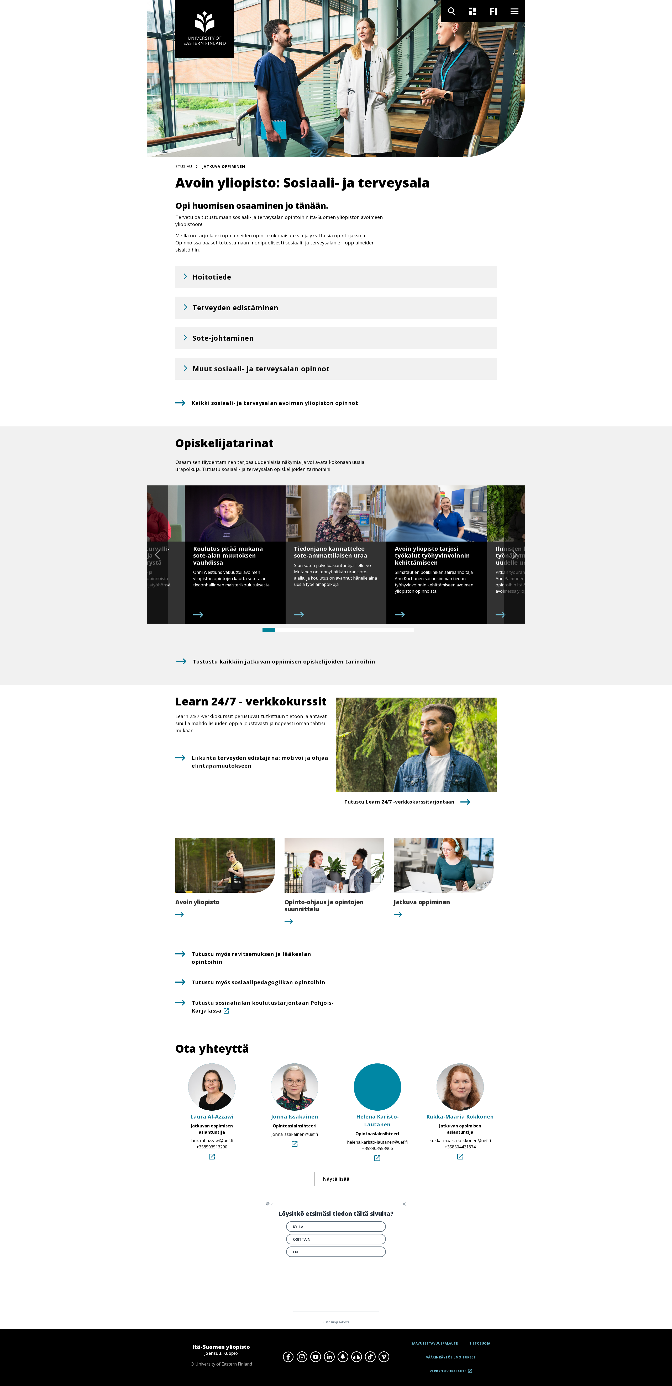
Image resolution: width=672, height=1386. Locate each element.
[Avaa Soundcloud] (356, 1356)
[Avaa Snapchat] (343, 1356)
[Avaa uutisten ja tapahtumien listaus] (472, 11)
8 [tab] (357, 630)
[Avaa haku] (451, 11)
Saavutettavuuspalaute (434, 1343)
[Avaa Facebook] (288, 1356)
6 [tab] (332, 630)
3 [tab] (294, 630)
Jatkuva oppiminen (223, 166)
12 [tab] (407, 630)
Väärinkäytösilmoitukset (451, 1357)
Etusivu (183, 166)
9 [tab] (369, 630)
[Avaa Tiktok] (370, 1356)
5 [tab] (319, 630)
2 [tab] (281, 630)
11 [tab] (394, 630)
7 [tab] (344, 630)
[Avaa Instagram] (302, 1356)
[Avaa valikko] (514, 11)
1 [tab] (268, 630)
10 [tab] (382, 630)
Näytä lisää (336, 1179)
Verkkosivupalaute (448, 1373)
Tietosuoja (479, 1343)
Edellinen (157, 554)
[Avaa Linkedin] (329, 1356)
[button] (336, 277)
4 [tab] (306, 630)
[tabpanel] (235, 554)
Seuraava (514, 554)
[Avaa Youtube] (315, 1356)
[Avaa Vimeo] (384, 1356)
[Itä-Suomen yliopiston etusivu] (204, 29)
